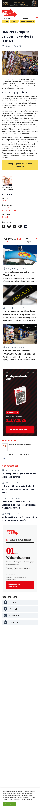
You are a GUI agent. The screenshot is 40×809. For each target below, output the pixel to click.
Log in (5, 21)
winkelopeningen (9, 210)
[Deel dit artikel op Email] (25, 226)
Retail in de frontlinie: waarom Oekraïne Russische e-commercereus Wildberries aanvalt (19, 504)
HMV (4, 201)
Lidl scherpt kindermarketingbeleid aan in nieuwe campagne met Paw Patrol (18, 489)
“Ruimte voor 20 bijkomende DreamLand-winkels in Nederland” (19, 352)
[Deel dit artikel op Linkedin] (20, 226)
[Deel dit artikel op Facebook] (3, 226)
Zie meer (29, 240)
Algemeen (8, 498)
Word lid (14, 21)
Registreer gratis (27, 21)
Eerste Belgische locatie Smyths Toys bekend (18, 273)
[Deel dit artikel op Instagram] (9, 226)
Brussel (5, 217)
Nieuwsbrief (25, 18)
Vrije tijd (7, 46)
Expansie (5, 207)
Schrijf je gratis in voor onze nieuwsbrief (20, 165)
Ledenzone (7, 18)
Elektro (7, 514)
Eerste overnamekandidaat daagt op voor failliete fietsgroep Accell (19, 313)
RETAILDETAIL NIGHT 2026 (19, 454)
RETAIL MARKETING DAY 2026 (20, 445)
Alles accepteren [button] (9, 804)
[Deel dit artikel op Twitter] (14, 226)
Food (6, 470)
